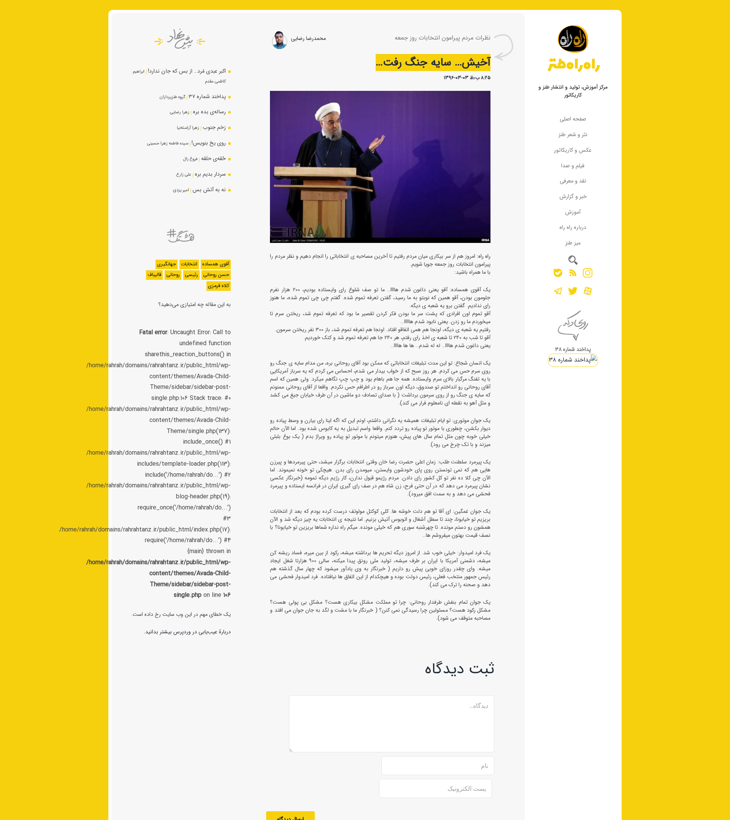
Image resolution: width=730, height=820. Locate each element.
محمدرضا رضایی (308, 38)
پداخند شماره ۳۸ (573, 349)
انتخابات (189, 264)
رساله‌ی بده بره (209, 112)
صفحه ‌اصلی (573, 119)
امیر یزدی (181, 190)
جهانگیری (166, 264)
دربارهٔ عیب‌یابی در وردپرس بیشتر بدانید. (187, 632)
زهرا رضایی (179, 112)
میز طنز (573, 243)
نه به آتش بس (209, 190)
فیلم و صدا (572, 166)
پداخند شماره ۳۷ (207, 96)
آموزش (573, 212)
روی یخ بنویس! (209, 143)
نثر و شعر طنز (573, 134)
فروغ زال (190, 158)
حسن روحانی (216, 275)
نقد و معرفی (573, 181)
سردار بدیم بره (210, 174)
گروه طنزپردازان (172, 97)
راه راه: (482, 256)
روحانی (173, 275)
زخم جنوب (214, 127)
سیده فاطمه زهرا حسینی (167, 143)
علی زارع (183, 174)
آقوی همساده (215, 264)
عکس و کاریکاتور (573, 150)
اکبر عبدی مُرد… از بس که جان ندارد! (187, 71)
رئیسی (191, 275)
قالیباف (154, 275)
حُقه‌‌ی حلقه (213, 158)
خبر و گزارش (573, 196)
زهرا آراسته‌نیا (188, 127)
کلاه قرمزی (218, 286)
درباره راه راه (572, 227)
